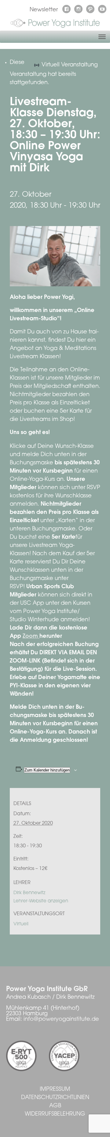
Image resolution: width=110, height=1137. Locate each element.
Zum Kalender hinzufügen (47, 770)
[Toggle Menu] (102, 36)
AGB (55, 1106)
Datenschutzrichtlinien (55, 1098)
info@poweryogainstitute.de (61, 1019)
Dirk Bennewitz (29, 893)
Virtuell (20, 924)
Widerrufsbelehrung (55, 1114)
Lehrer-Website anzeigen (40, 901)
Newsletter (44, 10)
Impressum (55, 1089)
